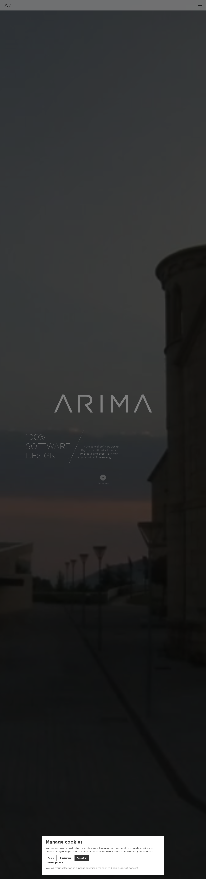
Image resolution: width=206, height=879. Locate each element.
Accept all (82, 858)
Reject (51, 858)
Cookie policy (54, 862)
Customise (65, 858)
